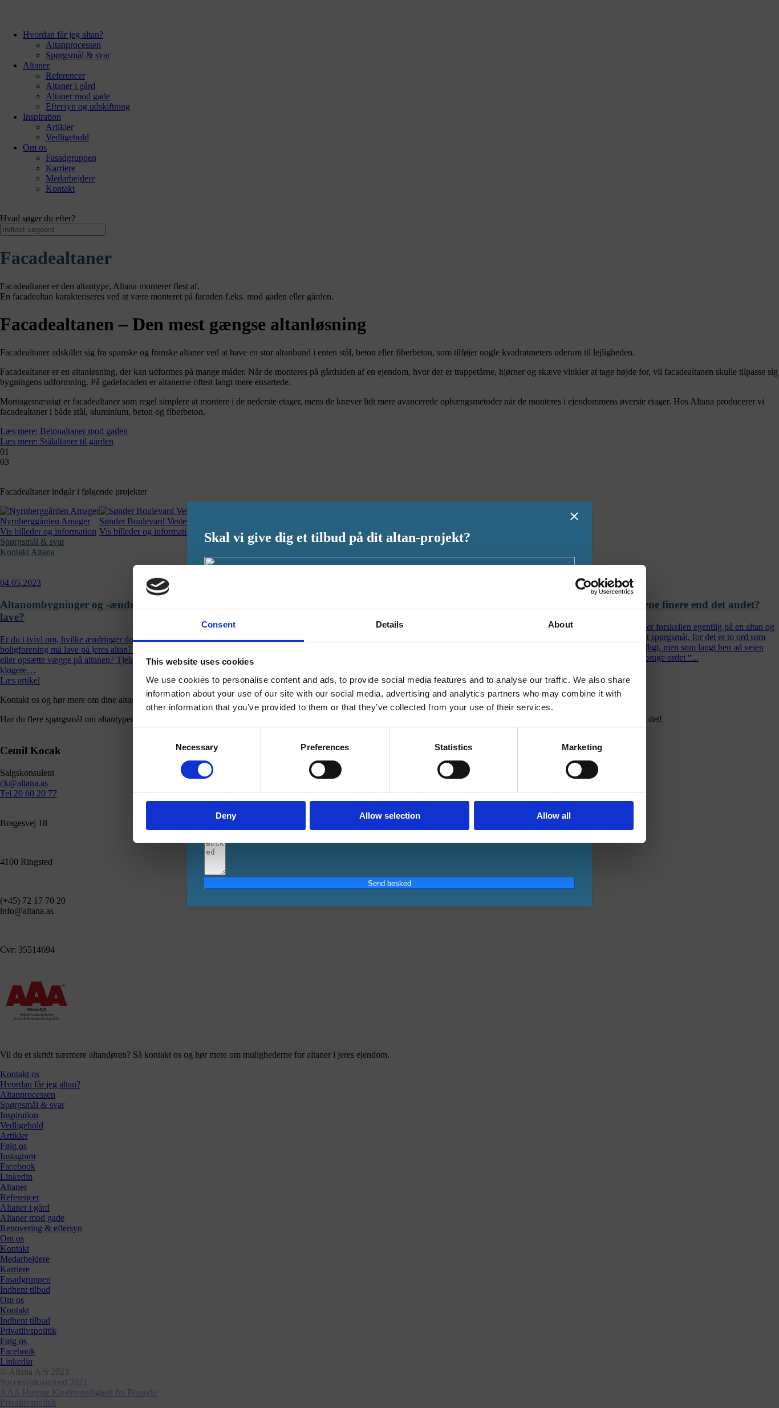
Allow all (554, 815)
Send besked (389, 883)
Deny (226, 815)
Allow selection (389, 815)
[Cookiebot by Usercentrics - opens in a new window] (584, 586)
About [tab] (560, 624)
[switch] (325, 769)
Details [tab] (390, 624)
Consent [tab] (218, 624)
